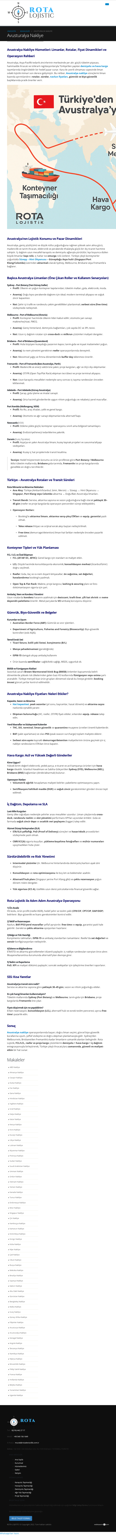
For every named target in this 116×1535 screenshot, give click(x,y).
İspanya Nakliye (16, 1281)
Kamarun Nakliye (17, 1228)
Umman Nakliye (16, 1171)
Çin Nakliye (14, 1218)
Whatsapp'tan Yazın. (9, 1533)
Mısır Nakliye (15, 1208)
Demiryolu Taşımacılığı (24, 1489)
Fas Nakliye (14, 1088)
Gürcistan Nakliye (17, 1296)
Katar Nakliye (15, 1119)
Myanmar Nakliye (17, 1150)
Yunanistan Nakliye (18, 1390)
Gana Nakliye (15, 1093)
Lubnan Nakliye (16, 1145)
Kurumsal (19, 1463)
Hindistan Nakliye (17, 1098)
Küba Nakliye (15, 1244)
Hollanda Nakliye (17, 1380)
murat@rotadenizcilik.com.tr (27, 1443)
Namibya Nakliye (17, 1353)
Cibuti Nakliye (15, 1260)
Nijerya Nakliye (16, 1359)
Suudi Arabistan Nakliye (20, 1166)
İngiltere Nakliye (16, 1104)
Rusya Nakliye (15, 1265)
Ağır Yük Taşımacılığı (23, 1492)
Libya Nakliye (15, 1140)
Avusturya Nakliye (17, 1327)
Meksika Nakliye (16, 1270)
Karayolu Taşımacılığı (23, 1482)
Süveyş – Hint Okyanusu (33, 259)
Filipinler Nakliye (16, 1322)
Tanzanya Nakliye (17, 1348)
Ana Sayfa (19, 1459)
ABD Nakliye (15, 1067)
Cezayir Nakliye (16, 1077)
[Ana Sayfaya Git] (30, 23)
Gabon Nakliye (16, 1286)
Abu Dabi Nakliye (17, 1291)
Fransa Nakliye (16, 1374)
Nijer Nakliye (15, 1249)
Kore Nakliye (15, 1130)
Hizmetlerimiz (20, 1466)
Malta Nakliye (15, 1307)
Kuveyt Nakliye (16, 1135)
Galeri (17, 1470)
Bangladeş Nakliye (17, 1301)
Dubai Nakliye (15, 1083)
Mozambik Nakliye (17, 1364)
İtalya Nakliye (15, 1114)
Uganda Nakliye (16, 1395)
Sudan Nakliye (16, 1161)
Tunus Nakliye (16, 1197)
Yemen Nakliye (16, 1187)
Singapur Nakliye (17, 1213)
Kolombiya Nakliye (17, 1234)
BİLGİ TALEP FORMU (20, 1518)
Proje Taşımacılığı (22, 1496)
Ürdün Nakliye (16, 1176)
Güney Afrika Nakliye (18, 1317)
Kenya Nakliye (16, 1124)
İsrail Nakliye (15, 1109)
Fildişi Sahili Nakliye (18, 1369)
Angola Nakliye (16, 1343)
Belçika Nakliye (16, 1385)
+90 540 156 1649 (21, 1436)
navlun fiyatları (59, 76)
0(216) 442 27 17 (18, 1430)
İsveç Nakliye (15, 1312)
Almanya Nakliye (17, 1072)
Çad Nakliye (15, 1255)
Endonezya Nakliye (18, 1202)
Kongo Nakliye (16, 1239)
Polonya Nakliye (16, 1156)
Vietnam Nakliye (16, 1182)
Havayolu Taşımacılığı (24, 1486)
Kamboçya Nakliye (17, 1223)
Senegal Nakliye (16, 1338)
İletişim (18, 1473)
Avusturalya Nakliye (18, 1333)
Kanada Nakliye (16, 1192)
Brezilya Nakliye (16, 1275)
